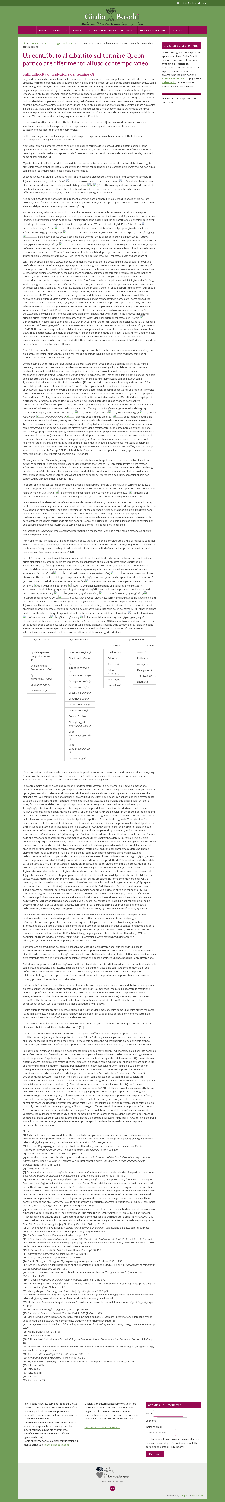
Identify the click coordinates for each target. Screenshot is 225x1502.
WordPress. (198, 1495)
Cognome (151, 1420)
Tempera (184, 1495)
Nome (149, 1413)
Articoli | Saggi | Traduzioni (59, 43)
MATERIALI (35, 43)
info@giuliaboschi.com (194, 3)
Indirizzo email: (154, 1426)
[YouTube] (178, 3)
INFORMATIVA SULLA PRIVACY (102, 1427)
